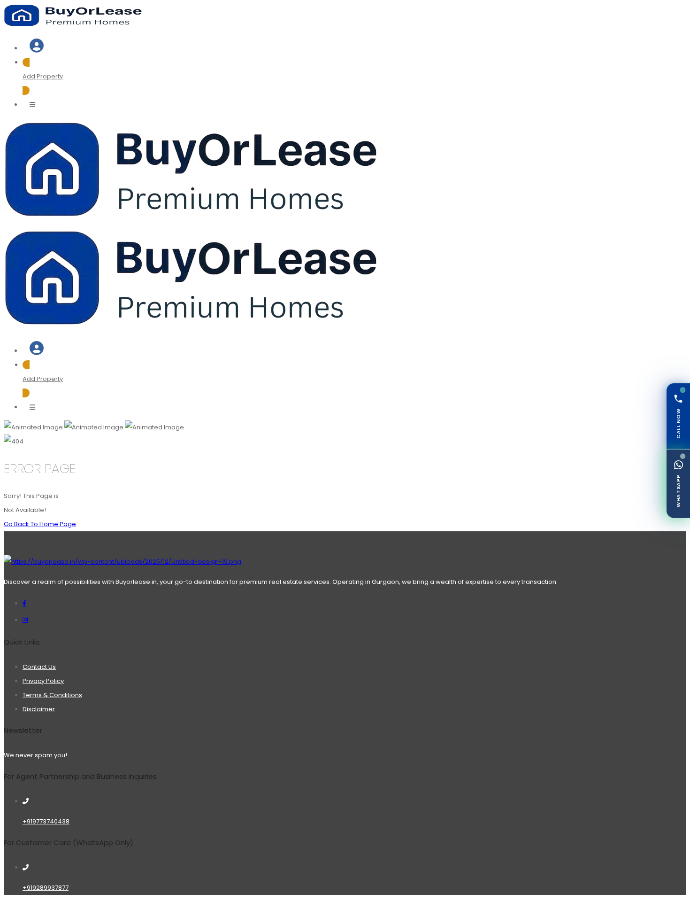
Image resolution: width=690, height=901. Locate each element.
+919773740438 (46, 821)
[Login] (37, 48)
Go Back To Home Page (40, 524)
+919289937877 (46, 887)
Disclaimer (39, 709)
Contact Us (39, 666)
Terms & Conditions (52, 695)
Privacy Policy (43, 680)
